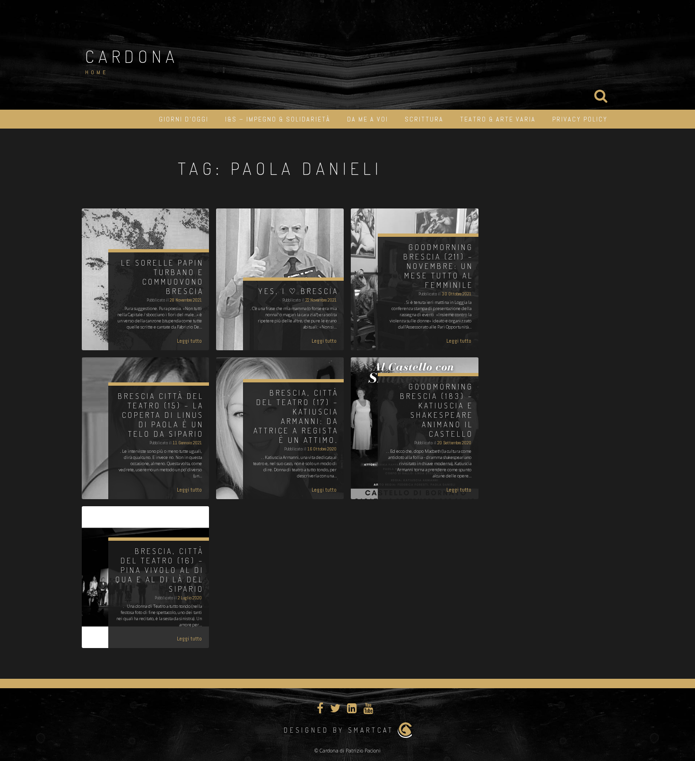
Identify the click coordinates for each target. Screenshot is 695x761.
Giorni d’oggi (183, 119)
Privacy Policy (580, 119)
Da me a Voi (367, 119)
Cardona (132, 56)
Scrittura (424, 119)
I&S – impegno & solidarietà (277, 119)
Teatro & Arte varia (498, 119)
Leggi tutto (189, 341)
